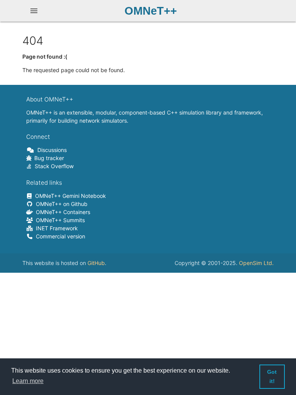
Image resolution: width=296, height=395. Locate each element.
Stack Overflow (53, 166)
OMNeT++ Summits (59, 220)
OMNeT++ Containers (61, 212)
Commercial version (59, 236)
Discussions (51, 150)
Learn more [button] (28, 381)
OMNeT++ (150, 10)
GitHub (96, 263)
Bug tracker (48, 158)
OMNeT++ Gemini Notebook (69, 195)
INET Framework (55, 228)
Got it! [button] (272, 376)
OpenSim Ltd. (256, 263)
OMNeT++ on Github (60, 204)
